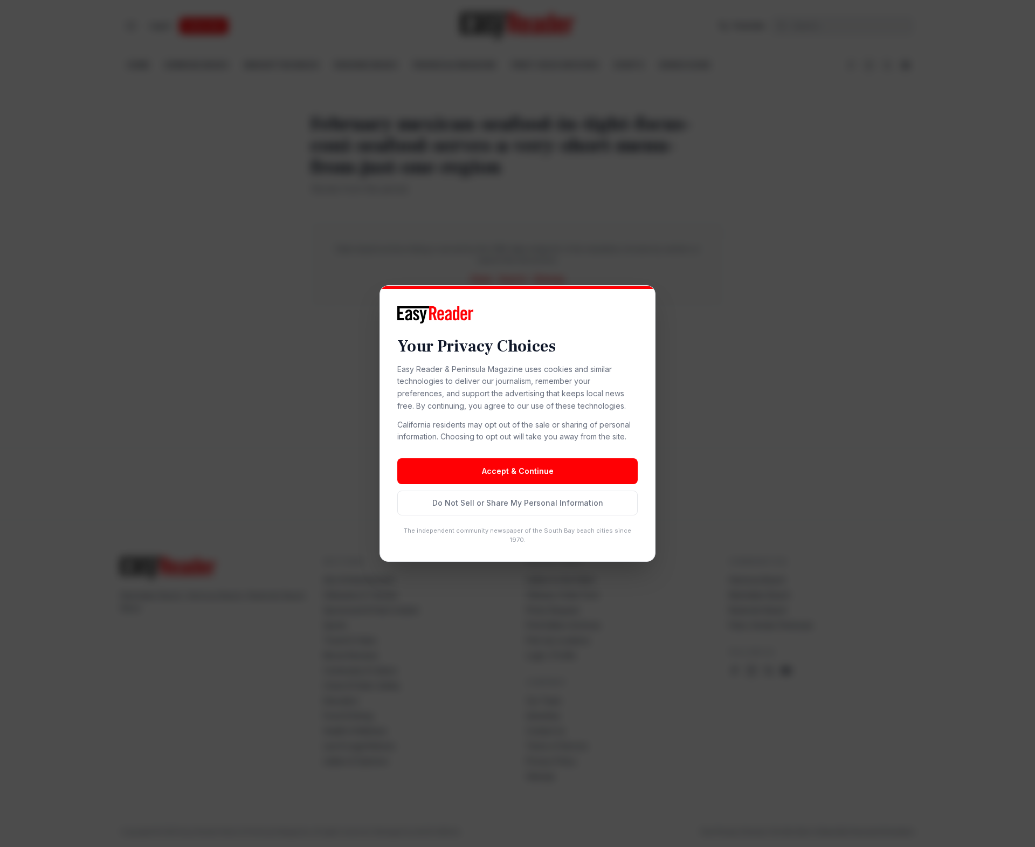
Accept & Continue (518, 471)
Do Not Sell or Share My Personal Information (517, 502)
